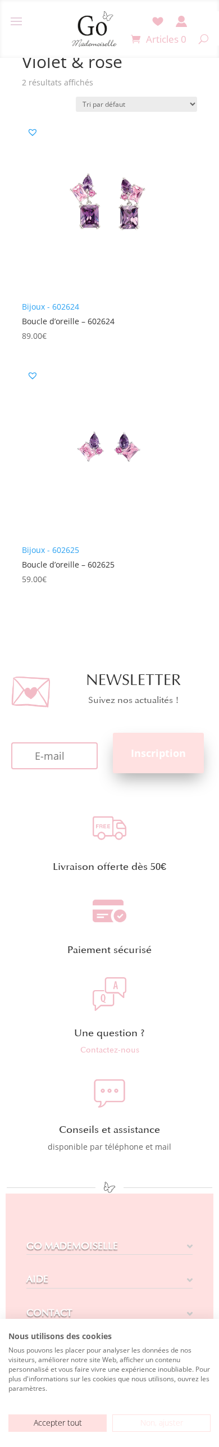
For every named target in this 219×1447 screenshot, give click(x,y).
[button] (33, 132)
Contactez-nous (109, 1050)
